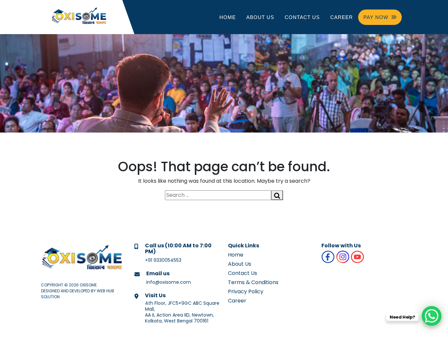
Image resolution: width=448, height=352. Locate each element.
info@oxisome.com (168, 282)
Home (227, 17)
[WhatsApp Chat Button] (431, 316)
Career (341, 17)
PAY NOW (375, 17)
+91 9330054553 (163, 260)
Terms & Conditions (253, 282)
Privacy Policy (245, 291)
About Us (260, 17)
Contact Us (302, 17)
